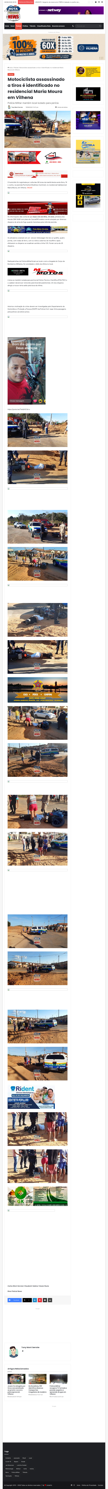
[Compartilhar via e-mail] (45, 1300)
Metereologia (9, 1469)
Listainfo (49, 1485)
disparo (16, 1461)
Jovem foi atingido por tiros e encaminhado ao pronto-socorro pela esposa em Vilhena (16, 1390)
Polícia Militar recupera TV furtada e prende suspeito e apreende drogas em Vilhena (58, 1390)
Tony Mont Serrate (17, 107)
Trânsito (33, 26)
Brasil (24, 1458)
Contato (100, 1485)
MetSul (18, 1469)
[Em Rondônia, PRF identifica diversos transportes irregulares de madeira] (38, 1379)
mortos (32, 1469)
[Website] (22, 1351)
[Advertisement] (37, 1325)
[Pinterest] (40, 1300)
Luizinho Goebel (21, 1465)
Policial (18, 26)
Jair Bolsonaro (9, 1465)
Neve (7, 1472)
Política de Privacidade (89, 1485)
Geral (12, 26)
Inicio (7, 26)
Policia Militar (16, 1472)
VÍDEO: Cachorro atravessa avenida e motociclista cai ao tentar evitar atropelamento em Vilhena (66, 2)
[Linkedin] (35, 1300)
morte (25, 1469)
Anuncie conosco (58, 26)
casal (30, 1458)
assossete (17, 1458)
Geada (23, 1461)
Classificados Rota (44, 26)
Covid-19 (8, 1461)
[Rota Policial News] (12, 13)
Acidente (8, 1458)
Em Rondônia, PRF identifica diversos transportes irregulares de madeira (37, 1389)
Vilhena (17, 1476)
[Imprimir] (50, 1300)
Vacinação (8, 1476)
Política (25, 26)
